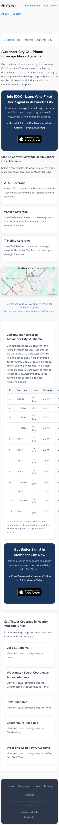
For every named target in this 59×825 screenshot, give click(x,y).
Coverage (23, 786)
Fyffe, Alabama (17, 702)
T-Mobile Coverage (17, 241)
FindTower (8, 6)
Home (10, 786)
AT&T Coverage (14, 183)
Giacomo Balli (29, 812)
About (5, 13)
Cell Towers (51, 5)
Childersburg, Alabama (22, 723)
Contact (16, 13)
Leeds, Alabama (18, 648)
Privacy (48, 786)
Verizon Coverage (16, 212)
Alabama (28, 39)
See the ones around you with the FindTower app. (29, 311)
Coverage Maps (31, 5)
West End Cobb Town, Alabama (28, 748)
